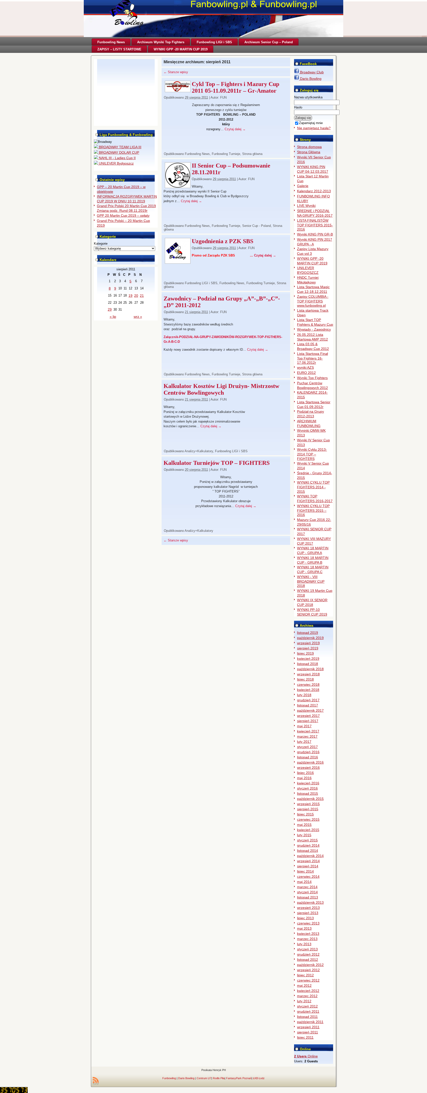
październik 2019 (310, 638)
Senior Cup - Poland (256, 226)
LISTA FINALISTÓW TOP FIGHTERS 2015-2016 (315, 225)
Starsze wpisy (176, 72)
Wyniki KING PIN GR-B (315, 234)
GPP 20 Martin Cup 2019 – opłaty (123, 215)
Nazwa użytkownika (308, 97)
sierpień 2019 (307, 648)
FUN (223, 97)
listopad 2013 (307, 897)
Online (306, 1056)
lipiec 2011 (305, 1037)
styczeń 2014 (307, 892)
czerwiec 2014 (308, 877)
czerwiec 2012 (308, 980)
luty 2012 (304, 1001)
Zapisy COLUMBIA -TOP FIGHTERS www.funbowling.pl (312, 301)
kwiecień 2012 (308, 991)
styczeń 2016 (307, 788)
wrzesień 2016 (308, 768)
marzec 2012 (307, 996)
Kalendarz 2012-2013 (314, 191)
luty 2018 (304, 695)
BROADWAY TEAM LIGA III (119, 147)
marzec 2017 (307, 736)
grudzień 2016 (308, 752)
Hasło (298, 107)
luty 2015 (304, 835)
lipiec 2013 (305, 918)
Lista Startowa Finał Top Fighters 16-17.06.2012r (312, 358)
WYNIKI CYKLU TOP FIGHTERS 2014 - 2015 (313, 486)
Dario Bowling (310, 79)
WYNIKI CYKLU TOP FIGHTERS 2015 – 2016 (313, 510)
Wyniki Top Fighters (312, 378)
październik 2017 (310, 710)
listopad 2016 (307, 757)
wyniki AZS (305, 367)
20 (136, 296)
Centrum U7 (204, 1078)
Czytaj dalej (235, 129)
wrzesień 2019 (308, 643)
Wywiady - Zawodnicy (314, 329)
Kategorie (100, 243)
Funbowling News (197, 154)
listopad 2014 (307, 851)
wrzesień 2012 (308, 970)
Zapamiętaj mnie (311, 123)
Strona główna (252, 154)
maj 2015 (304, 825)
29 (110, 309)
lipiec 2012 (305, 975)
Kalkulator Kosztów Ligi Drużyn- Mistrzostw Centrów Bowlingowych (221, 389)
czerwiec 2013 (308, 923)
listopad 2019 (307, 633)
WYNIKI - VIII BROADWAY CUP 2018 (310, 581)
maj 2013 (304, 928)
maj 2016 (304, 778)
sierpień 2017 (307, 721)
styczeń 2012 (307, 1006)
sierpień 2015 (307, 809)
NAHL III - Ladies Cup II (117, 158)
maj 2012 (304, 985)
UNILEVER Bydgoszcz (116, 163)
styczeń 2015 (307, 840)
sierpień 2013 (307, 913)
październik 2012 (310, 965)
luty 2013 (304, 944)
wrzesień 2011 (308, 1027)
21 (142, 296)
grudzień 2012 (308, 954)
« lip (113, 317)
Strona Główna (308, 152)
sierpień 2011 (307, 1032)
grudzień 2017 (308, 700)
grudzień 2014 (308, 845)
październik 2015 (310, 799)
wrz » (138, 317)
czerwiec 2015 (308, 819)
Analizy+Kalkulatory (199, 451)
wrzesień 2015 (308, 804)
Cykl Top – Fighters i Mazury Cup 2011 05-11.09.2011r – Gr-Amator (235, 87)
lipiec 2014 (305, 871)
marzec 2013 (307, 939)
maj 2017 (304, 726)
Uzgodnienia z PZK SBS (222, 241)
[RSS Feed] (96, 1081)
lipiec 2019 (305, 653)
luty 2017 (304, 742)
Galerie (302, 186)
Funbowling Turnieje (226, 154)
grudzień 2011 (308, 1011)
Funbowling (169, 1078)
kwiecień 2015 (308, 830)
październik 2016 (310, 762)
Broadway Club (311, 72)
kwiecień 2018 (308, 690)
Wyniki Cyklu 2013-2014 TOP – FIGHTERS (312, 454)
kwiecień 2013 (308, 934)
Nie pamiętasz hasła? (314, 128)
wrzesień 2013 (308, 908)
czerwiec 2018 (308, 684)
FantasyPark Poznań (239, 1078)
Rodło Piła (219, 1078)
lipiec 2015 (305, 814)
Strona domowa (309, 147)
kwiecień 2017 (308, 731)
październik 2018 (310, 669)
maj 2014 (304, 882)
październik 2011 (310, 1022)
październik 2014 (310, 856)
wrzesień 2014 (308, 861)
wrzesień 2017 (308, 716)
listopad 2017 (307, 705)
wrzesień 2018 (308, 674)
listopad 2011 (307, 1017)
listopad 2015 (307, 793)
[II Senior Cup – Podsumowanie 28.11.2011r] (177, 186)
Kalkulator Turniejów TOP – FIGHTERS (217, 463)
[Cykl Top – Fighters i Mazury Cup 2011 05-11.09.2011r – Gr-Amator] (177, 90)
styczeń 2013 (307, 949)
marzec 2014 (307, 887)
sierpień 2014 (307, 866)
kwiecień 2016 (308, 783)
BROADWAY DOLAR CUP (118, 152)
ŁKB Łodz (259, 1078)
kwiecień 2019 (308, 659)
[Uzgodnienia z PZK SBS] (177, 262)
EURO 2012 (306, 373)
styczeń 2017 (307, 747)
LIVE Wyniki (306, 206)
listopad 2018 (307, 664)
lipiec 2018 (305, 679)
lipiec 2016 (305, 773)
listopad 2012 (307, 960)
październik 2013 (310, 902)
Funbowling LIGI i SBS (201, 283)
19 (130, 296)
